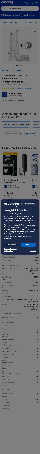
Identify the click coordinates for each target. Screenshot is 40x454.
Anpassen (12, 245)
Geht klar (28, 245)
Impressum (33, 251)
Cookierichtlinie (8, 251)
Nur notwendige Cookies (28, 204)
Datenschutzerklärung (10, 249)
